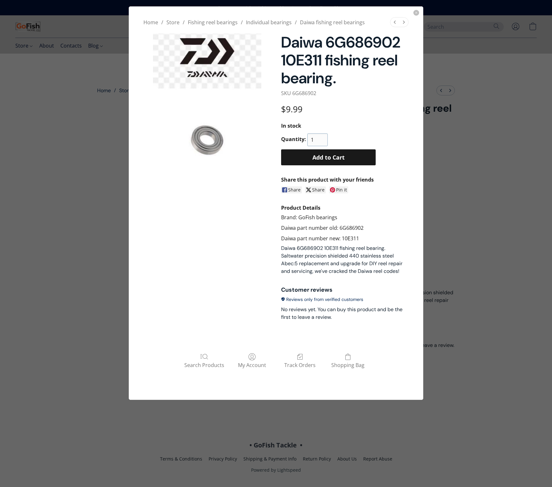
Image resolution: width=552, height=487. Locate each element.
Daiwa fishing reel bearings (332, 22)
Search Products (204, 365)
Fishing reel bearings (213, 22)
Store (173, 22)
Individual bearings (269, 22)
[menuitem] (394, 22)
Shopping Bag (347, 365)
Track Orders (300, 365)
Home (150, 22)
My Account (252, 365)
